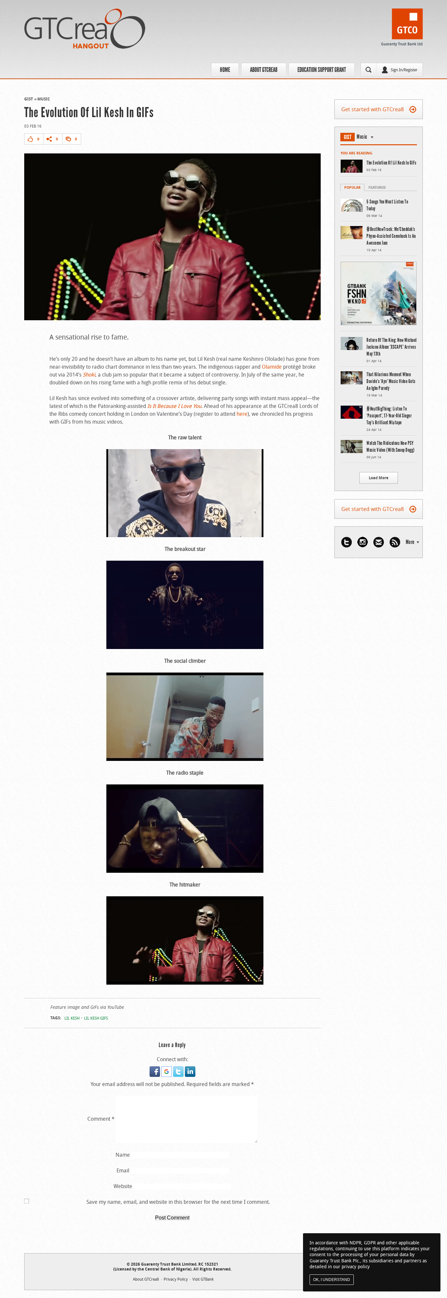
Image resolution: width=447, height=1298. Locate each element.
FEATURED (377, 187)
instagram (362, 542)
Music (43, 99)
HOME (225, 70)
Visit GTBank (203, 1279)
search (368, 70)
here (242, 413)
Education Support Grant (321, 70)
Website (123, 1186)
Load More (378, 478)
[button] (155, 1070)
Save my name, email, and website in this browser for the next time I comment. (178, 1201)
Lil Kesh (72, 1018)
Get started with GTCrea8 (372, 109)
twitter (346, 542)
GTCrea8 (84, 29)
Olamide (272, 366)
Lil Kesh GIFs (96, 1018)
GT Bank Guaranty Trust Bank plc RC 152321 (402, 29)
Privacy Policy (176, 1279)
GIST (28, 99)
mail (378, 542)
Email (122, 1170)
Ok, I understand (331, 1279)
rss (394, 542)
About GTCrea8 (263, 70)
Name (123, 1154)
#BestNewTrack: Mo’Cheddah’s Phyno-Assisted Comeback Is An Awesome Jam (391, 236)
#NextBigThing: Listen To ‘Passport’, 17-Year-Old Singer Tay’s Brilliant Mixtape (389, 416)
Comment (101, 1118)
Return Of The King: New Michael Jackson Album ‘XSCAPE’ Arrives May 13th (392, 347)
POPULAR (352, 187)
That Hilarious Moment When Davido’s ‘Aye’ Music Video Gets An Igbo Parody (391, 381)
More (410, 542)
